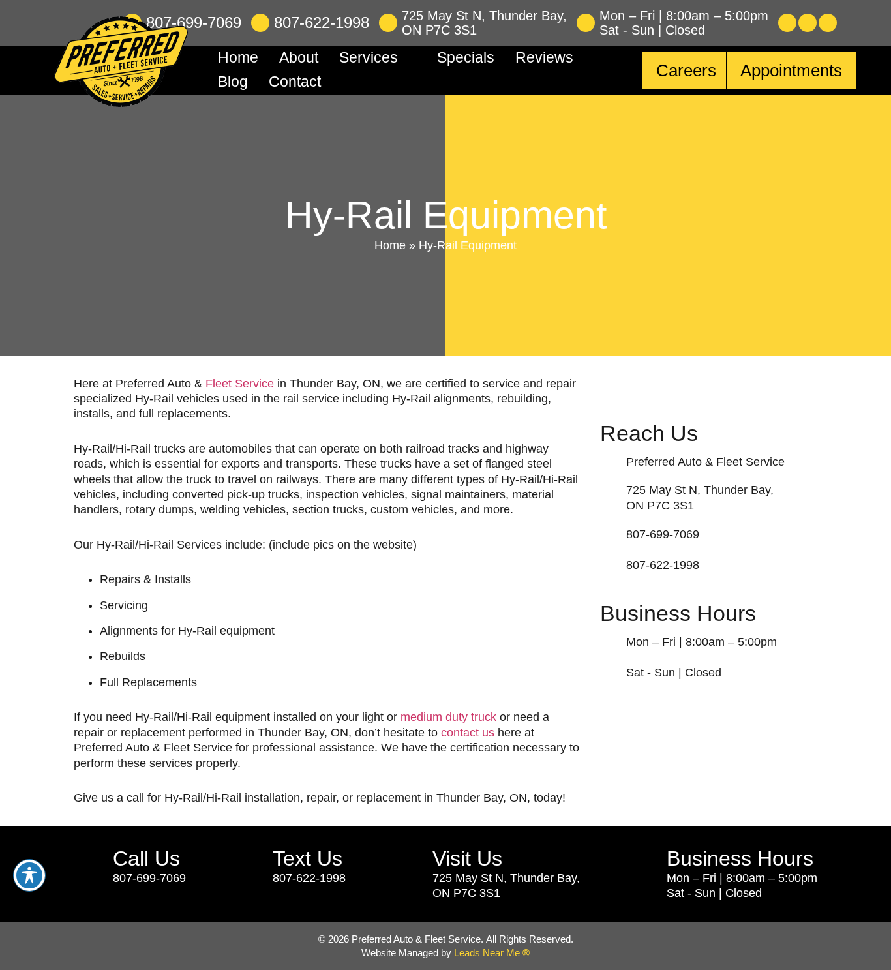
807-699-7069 (193, 22)
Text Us (307, 858)
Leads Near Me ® (492, 952)
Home (238, 57)
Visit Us (467, 858)
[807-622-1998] (260, 23)
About (298, 57)
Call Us (146, 858)
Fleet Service (239, 383)
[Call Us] (88, 866)
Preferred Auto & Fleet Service (705, 461)
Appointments (791, 70)
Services (368, 57)
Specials (465, 57)
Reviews (544, 57)
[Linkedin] (807, 23)
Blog (233, 81)
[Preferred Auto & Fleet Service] (610, 462)
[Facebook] (787, 23)
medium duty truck (448, 716)
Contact (295, 81)
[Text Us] (248, 866)
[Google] (828, 23)
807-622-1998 (321, 22)
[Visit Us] (408, 874)
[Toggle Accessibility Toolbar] (29, 875)
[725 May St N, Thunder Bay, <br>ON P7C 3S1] (388, 23)
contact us (467, 732)
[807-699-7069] (610, 534)
